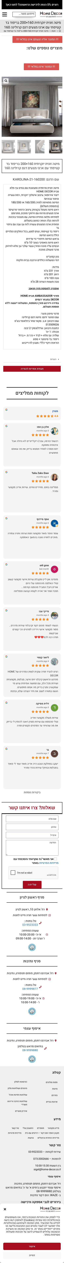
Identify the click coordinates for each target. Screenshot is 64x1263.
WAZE (54, 1195)
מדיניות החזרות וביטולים (48, 1137)
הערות (53, 359)
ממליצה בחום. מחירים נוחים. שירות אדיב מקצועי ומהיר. (33, 489)
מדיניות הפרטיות (48, 863)
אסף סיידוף (43, 519)
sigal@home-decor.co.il (47, 1169)
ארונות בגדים (51, 1101)
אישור (32, 1246)
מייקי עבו (44, 611)
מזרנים (54, 1095)
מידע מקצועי (53, 1128)
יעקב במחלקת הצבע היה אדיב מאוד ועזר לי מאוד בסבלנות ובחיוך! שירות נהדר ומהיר (33, 765)
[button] (5, 1209)
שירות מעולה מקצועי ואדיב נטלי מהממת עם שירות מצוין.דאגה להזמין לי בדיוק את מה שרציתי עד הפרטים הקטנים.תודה (32, 721)
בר (47, 749)
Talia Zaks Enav (40, 473)
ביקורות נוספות (32, 792)
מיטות (54, 1088)
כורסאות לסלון (20, 1081)
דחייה (32, 1255)
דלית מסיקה (42, 703)
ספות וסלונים (51, 1082)
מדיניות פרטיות (14, 1132)
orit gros (44, 565)
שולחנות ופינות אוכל (18, 1094)
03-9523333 (30, 925)
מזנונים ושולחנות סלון (17, 1088)
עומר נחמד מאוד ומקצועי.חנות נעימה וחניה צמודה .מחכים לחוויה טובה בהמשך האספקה (33, 535)
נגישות (31, 1137)
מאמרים (40, 1128)
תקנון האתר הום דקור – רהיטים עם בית (42, 1132)
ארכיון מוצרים (21, 1111)
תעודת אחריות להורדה (32, 369)
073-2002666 (41, 1159)
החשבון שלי (28, 1128)
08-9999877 (30, 989)
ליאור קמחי (43, 657)
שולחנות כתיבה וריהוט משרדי (17, 1103)
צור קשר (15, 1128)
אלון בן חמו (43, 427)
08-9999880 (30, 1050)
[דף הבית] (60, 30)
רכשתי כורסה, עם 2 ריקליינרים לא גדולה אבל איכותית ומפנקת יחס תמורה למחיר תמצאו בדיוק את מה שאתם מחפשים (34, 447)
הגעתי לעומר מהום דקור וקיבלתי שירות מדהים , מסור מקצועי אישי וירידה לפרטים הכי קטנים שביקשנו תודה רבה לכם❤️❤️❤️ (34, 631)
